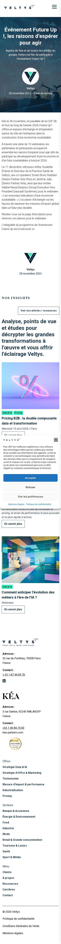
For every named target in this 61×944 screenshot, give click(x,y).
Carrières (9, 889)
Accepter (30, 477)
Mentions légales (16, 504)
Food (6, 822)
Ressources (10, 883)
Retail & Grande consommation (22, 839)
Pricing (7, 796)
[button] (56, 440)
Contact (8, 895)
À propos (8, 878)
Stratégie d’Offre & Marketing (22, 772)
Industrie (8, 828)
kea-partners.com (13, 732)
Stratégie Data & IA (15, 767)
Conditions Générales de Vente (21, 926)
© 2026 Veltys (11, 911)
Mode (6, 834)
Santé (6, 851)
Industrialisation (13, 790)
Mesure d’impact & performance (23, 784)
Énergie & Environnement (19, 816)
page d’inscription (35, 214)
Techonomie (11, 778)
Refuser (30, 487)
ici (33, 229)
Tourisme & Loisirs (15, 845)
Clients (7, 872)
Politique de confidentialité (38, 504)
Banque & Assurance (16, 811)
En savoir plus (13, 523)
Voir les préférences (30, 496)
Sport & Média (12, 857)
